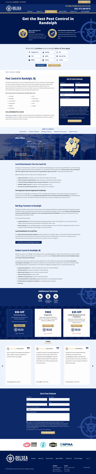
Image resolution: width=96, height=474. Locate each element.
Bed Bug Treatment (47, 131)
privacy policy (81, 117)
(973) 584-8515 (32, 146)
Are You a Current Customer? (66, 92)
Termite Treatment (34, 131)
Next (92, 366)
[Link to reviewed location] (18, 349)
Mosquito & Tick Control (60, 131)
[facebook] (86, 458)
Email (76, 87)
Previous (2, 366)
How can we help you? (65, 97)
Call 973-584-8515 (82, 8)
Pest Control (23, 131)
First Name (62, 82)
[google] (88, 458)
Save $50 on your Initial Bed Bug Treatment (28, 242)
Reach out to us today (11, 115)
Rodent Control (73, 131)
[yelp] (89, 458)
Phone (61, 87)
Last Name (77, 82)
